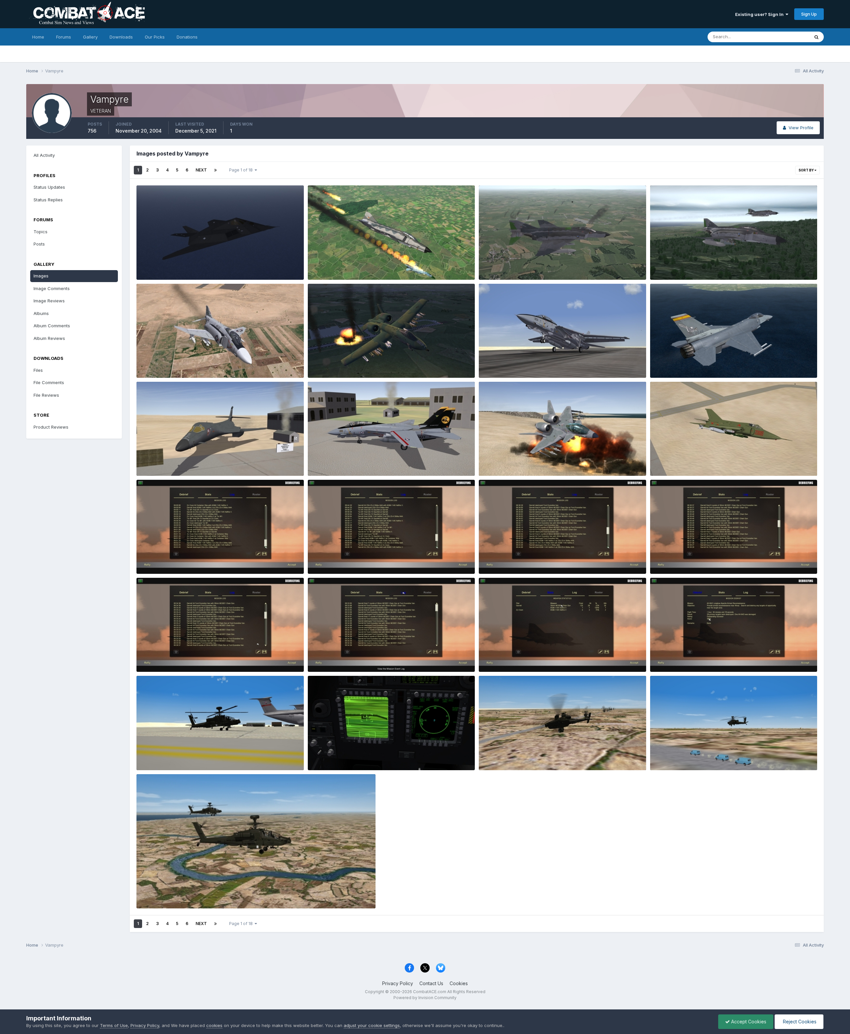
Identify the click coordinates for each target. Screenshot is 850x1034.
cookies (214, 1025)
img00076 (665, 656)
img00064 (666, 754)
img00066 (494, 754)
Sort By (806, 170)
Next (201, 169)
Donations (187, 37)
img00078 (323, 656)
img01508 (494, 264)
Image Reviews (49, 300)
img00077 (494, 656)
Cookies (459, 983)
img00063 (152, 893)
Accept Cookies (748, 1021)
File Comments (49, 382)
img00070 (323, 754)
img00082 (323, 558)
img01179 (664, 460)
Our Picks (155, 37)
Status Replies (48, 199)
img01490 (152, 362)
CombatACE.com (429, 991)
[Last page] (215, 170)
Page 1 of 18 (242, 169)
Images (41, 275)
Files (38, 370)
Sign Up (809, 14)
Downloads (121, 37)
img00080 (666, 558)
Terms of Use (114, 1025)
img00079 (152, 656)
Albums (41, 313)
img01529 (152, 264)
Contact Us (431, 983)
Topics (40, 231)
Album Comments (52, 325)
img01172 (493, 460)
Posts (39, 244)
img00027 (323, 264)
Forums (63, 37)
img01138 (151, 460)
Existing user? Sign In (760, 14)
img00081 (494, 558)
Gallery (90, 37)
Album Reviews (49, 338)
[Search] (816, 37)
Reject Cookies (799, 1021)
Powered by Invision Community (425, 997)
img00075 (152, 754)
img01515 (322, 362)
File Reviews (46, 395)
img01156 (322, 460)
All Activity (44, 155)
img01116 (664, 362)
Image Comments (52, 288)
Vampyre (156, 271)
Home (38, 37)
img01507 (665, 264)
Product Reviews (51, 427)
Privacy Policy (397, 983)
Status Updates (785, 36)
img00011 (493, 362)
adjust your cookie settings (372, 1025)
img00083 (152, 558)
